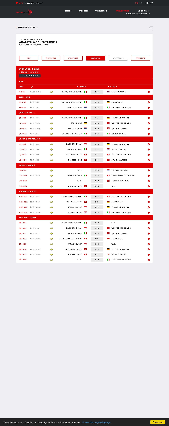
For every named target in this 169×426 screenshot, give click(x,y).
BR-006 (23, 249)
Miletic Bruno (118, 149)
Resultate (95, 58)
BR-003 (22, 233)
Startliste (73, 58)
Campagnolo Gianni (72, 92)
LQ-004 (22, 160)
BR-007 (22, 254)
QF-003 (22, 128)
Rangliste (140, 58)
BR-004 (22, 238)
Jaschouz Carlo (73, 154)
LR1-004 (23, 186)
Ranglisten (101, 11)
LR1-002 (23, 175)
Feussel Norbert (120, 118)
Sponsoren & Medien (137, 14)
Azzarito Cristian (121, 107)
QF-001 (22, 118)
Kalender (84, 11)
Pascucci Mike (118, 133)
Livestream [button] (118, 58)
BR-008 (23, 260)
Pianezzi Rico (75, 160)
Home (67, 11)
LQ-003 (22, 154)
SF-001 (22, 102)
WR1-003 (23, 207)
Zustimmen (158, 422)
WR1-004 (23, 212)
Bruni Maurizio (119, 128)
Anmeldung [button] (51, 58)
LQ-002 (22, 149)
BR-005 (22, 244)
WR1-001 (23, 196)
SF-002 (22, 107)
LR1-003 (23, 181)
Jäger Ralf (117, 102)
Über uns (142, 11)
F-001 (21, 92)
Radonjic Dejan (74, 144)
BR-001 (22, 223)
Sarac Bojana (118, 92)
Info (28, 58)
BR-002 (22, 228)
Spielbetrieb (122, 11)
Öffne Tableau (29, 76)
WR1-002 (23, 202)
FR (141, 3)
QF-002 (22, 123)
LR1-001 (22, 170)
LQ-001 (22, 144)
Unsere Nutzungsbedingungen (96, 422)
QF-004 (22, 133)
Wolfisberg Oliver (121, 123)
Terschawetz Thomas (122, 175)
